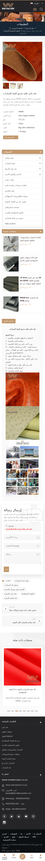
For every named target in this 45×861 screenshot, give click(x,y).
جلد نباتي (5, 727)
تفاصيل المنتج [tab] (9, 321)
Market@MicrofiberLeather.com (18, 793)
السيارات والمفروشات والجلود (12, 750)
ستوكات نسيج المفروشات (11, 754)
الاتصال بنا (37, 833)
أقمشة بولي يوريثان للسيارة (14, 589)
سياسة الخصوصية (9, 839)
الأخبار (28, 833)
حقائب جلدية (9, 179)
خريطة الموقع (24, 836)
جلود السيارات (29, 28)
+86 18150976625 (12, 804)
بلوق (13, 836)
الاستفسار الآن (9, 137)
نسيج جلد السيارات (11, 585)
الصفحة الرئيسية (17, 28)
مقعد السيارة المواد (9, 759)
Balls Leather (10, 223)
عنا (21, 833)
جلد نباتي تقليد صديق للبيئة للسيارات (19, 528)
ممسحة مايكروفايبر (12, 207)
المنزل (4, 833)
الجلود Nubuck (7, 736)
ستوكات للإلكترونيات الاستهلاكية (16, 196)
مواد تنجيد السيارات (21, 580)
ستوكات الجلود (7, 732)
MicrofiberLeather (19, 809)
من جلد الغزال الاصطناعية (11, 741)
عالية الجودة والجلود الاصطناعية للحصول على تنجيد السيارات (22, 691)
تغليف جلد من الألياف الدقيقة (15, 201)
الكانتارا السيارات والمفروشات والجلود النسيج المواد (30, 239)
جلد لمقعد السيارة (10, 598)
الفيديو (6, 836)
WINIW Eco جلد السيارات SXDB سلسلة (29, 299)
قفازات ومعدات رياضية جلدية (15, 185)
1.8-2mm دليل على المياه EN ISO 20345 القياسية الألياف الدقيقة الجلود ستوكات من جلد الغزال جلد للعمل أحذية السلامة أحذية (31, 280)
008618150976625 (23, 798)
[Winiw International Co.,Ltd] (8, 6)
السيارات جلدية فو (8, 763)
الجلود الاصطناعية (27, 593)
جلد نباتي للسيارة (10, 593)
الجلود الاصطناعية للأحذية (10, 745)
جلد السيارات (6, 767)
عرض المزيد (24, 244)
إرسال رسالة (22, 857)
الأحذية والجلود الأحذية (13, 174)
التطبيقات (13, 833)
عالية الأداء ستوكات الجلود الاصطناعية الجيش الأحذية (29, 259)
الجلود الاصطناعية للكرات (14, 212)
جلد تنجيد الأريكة (11, 169)
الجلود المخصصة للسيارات (11, 31)
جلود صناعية (9, 158)
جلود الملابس (9, 190)
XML (34, 836)
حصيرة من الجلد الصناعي (14, 218)
